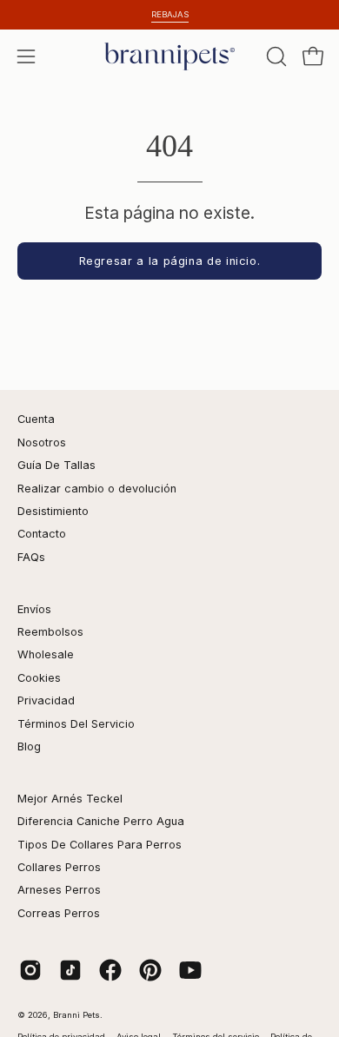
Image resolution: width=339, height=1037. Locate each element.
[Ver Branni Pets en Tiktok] (70, 970)
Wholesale (45, 654)
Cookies (39, 677)
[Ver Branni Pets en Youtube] (190, 970)
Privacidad (46, 700)
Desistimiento (53, 511)
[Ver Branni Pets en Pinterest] (150, 970)
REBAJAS (170, 14)
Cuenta (36, 419)
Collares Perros (59, 867)
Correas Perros (58, 913)
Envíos (34, 609)
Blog (29, 746)
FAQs (31, 557)
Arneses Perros (59, 889)
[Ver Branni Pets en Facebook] (110, 970)
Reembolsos (50, 631)
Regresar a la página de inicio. (170, 261)
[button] (275, 56)
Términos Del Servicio (76, 723)
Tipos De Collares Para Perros (99, 844)
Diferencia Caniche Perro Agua (100, 821)
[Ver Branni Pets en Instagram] (30, 970)
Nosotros (41, 442)
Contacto (41, 533)
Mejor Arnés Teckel (70, 798)
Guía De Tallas (56, 465)
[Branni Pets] (169, 56)
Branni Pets (76, 1015)
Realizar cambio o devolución (96, 488)
